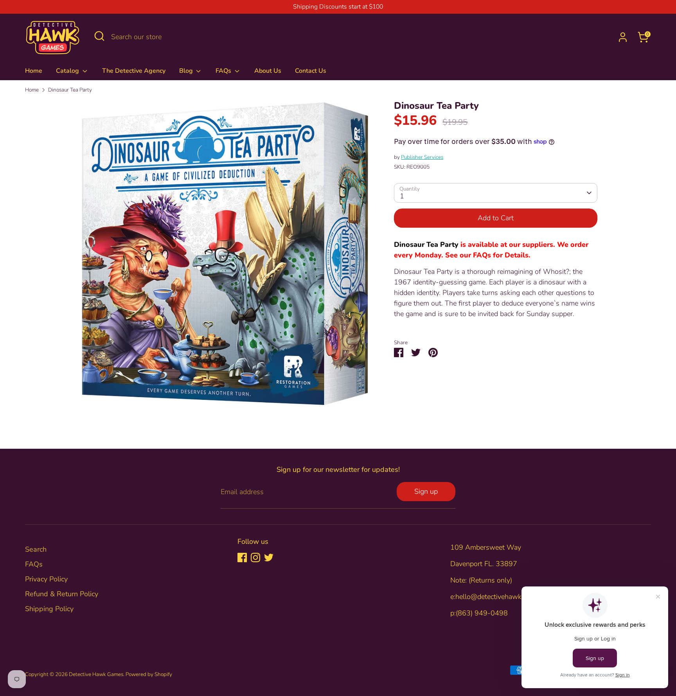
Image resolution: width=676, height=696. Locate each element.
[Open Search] (99, 36)
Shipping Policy (49, 608)
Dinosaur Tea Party (70, 90)
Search (36, 549)
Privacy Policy (46, 579)
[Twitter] (268, 557)
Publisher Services (422, 157)
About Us (267, 71)
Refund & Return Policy (61, 594)
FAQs (224, 71)
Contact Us (310, 71)
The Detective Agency (133, 71)
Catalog (68, 71)
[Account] (623, 37)
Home (33, 71)
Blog (186, 71)
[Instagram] (255, 557)
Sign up (426, 491)
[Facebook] (242, 557)
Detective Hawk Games (96, 674)
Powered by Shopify (149, 674)
